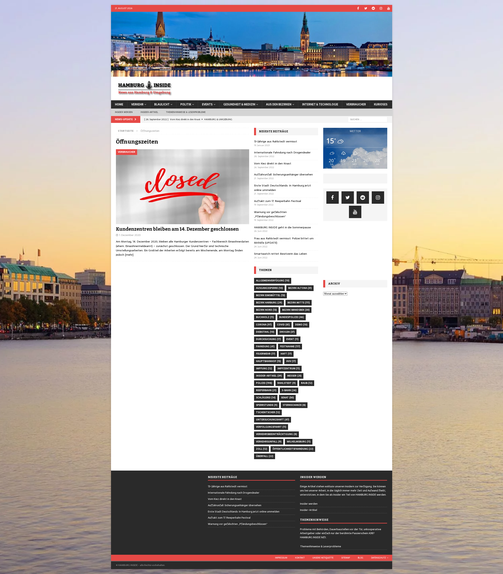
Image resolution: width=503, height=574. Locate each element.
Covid (283, 325)
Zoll (261, 449)
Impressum (281, 557)
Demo (301, 325)
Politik (185, 104)
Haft (286, 354)
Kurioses (380, 104)
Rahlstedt (286, 383)
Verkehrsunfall (268, 442)
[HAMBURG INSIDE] (251, 74)
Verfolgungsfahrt (271, 427)
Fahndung (265, 346)
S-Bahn (289, 390)
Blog (360, 557)
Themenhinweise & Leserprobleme (186, 112)
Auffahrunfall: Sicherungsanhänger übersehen (283, 174)
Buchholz (265, 317)
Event (292, 339)
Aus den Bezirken (278, 104)
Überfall (264, 456)
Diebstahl (265, 332)
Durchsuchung (268, 339)
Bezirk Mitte (298, 303)
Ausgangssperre (269, 288)
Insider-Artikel (149, 112)
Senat (287, 398)
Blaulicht (162, 104)
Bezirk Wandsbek (295, 310)
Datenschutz (378, 557)
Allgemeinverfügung (272, 281)
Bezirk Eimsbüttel (270, 295)
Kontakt (300, 557)
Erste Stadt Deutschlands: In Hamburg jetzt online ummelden (243, 512)
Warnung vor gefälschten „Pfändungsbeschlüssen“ (270, 214)
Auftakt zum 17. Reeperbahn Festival (277, 201)
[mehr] (129, 254)
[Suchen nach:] (367, 119)
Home (119, 104)
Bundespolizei (291, 317)
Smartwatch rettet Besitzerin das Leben (280, 254)
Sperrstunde (266, 405)
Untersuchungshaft (272, 420)
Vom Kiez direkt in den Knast (272, 163)
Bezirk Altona (300, 288)
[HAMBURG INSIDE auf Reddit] (373, 8)
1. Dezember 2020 (130, 235)
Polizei (264, 383)
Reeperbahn (266, 390)
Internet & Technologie (320, 104)
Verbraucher (356, 104)
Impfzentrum (288, 368)
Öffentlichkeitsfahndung (293, 449)
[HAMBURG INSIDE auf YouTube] (388, 8)
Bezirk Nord (266, 310)
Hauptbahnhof (268, 361)
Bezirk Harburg (269, 303)
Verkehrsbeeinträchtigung (276, 434)
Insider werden (124, 112)
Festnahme (290, 346)
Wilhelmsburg (298, 442)
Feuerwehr (265, 354)
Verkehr (137, 104)
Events (207, 104)
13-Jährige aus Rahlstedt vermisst (275, 141)
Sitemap (345, 557)
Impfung (264, 368)
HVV (291, 361)
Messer (294, 376)
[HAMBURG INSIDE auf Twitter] (365, 8)
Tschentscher (268, 412)
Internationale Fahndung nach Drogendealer (282, 152)
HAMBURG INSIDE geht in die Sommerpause (282, 227)
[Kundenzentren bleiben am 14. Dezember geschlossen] (182, 186)
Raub (306, 383)
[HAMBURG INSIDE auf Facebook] (358, 8)
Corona (264, 325)
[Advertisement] (355, 250)
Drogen (287, 332)
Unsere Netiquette (322, 557)
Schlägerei (265, 398)
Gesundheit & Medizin (239, 104)
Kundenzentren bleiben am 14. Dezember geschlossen (177, 229)
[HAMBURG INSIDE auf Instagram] (381, 8)
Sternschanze (294, 405)
